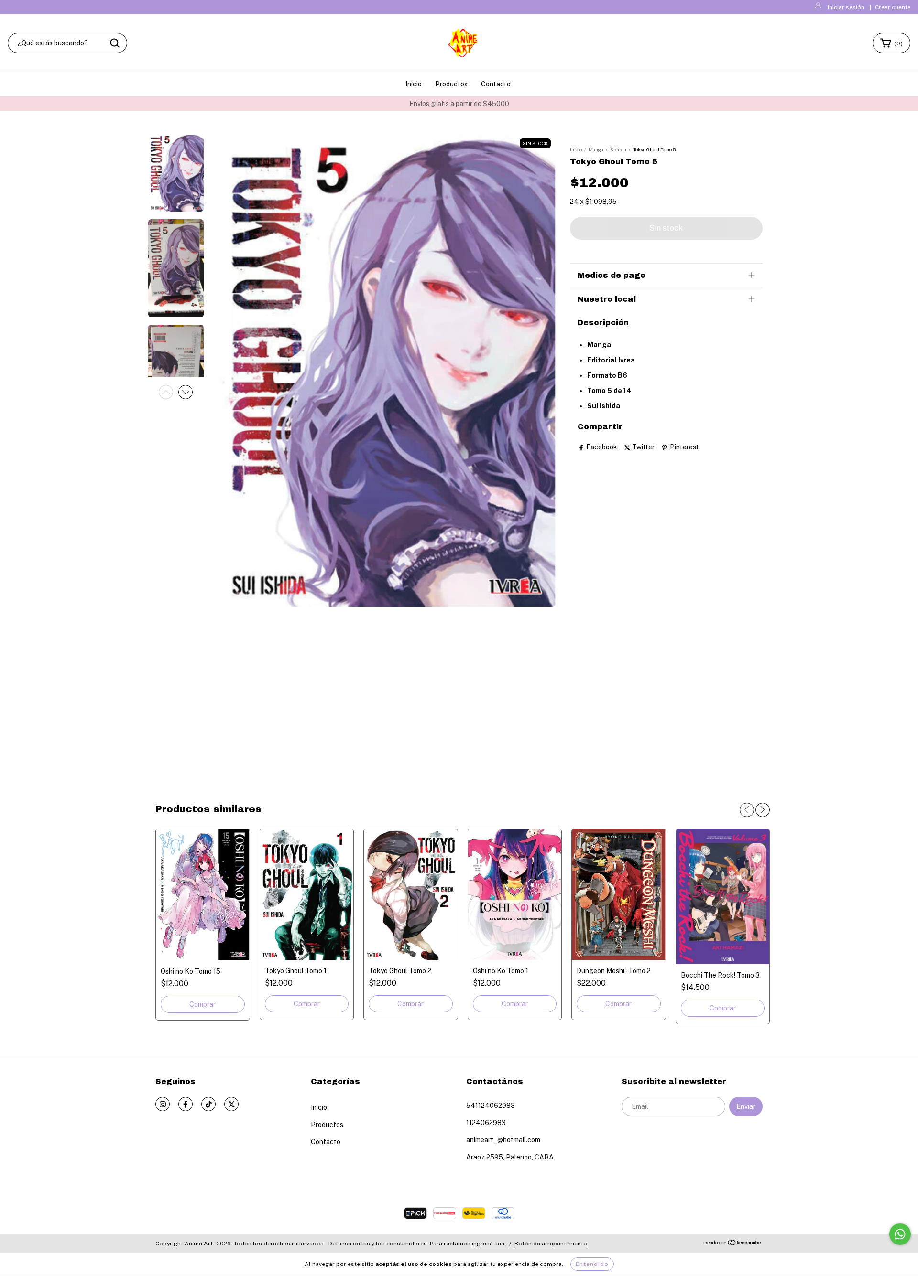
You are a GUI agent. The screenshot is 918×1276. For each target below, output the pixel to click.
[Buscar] (114, 43)
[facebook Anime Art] (185, 1104)
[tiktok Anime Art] (208, 1104)
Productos (451, 84)
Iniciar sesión (846, 7)
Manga (596, 149)
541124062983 (490, 1105)
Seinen (618, 149)
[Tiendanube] (733, 1244)
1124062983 (486, 1123)
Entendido (592, 1264)
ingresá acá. (489, 1243)
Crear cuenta (893, 7)
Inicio (413, 84)
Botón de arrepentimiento (550, 1243)
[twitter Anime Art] (231, 1104)
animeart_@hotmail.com (503, 1140)
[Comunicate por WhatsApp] (900, 1234)
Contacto (496, 84)
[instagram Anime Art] (162, 1104)
